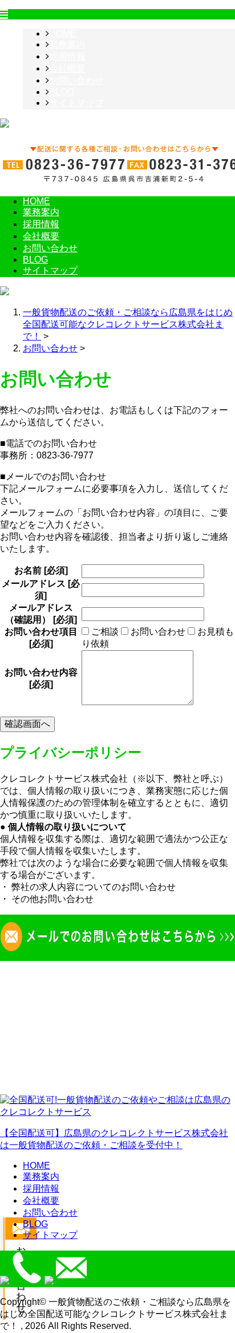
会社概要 (67, 68)
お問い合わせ (76, 80)
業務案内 (67, 44)
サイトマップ (76, 103)
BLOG (61, 92)
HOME (62, 33)
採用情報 (67, 56)
